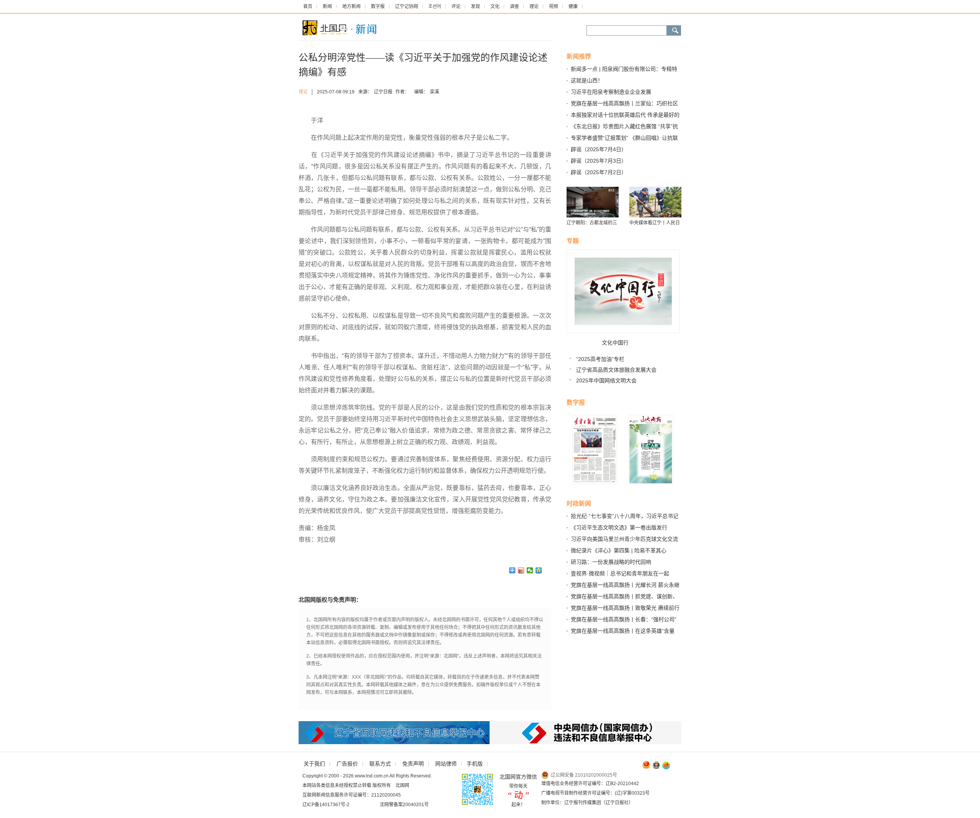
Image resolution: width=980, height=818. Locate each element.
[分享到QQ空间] (539, 570)
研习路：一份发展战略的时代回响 (611, 562)
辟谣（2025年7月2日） (599, 172)
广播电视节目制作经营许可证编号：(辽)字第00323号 (595, 793)
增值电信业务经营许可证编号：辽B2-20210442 (590, 783)
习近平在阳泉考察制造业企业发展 (611, 92)
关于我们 (314, 764)
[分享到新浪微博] (521, 570)
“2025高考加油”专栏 (600, 359)
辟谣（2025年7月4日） (599, 149)
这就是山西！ (587, 80)
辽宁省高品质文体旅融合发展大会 (616, 370)
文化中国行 (615, 343)
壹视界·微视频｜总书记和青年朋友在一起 (620, 573)
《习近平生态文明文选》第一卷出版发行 (619, 527)
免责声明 (413, 764)
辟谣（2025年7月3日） (599, 161)
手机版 (475, 764)
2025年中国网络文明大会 (606, 380)
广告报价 (347, 764)
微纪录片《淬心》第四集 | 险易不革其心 (618, 550)
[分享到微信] (530, 570)
